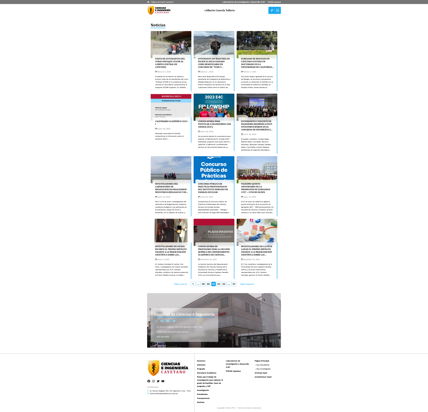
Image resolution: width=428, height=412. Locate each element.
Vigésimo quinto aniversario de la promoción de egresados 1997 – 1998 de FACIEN (255, 188)
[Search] (272, 10)
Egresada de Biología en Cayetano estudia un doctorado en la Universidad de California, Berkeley (257, 64)
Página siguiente (247, 284)
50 (208, 284)
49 (203, 284)
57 (234, 284)
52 (218, 284)
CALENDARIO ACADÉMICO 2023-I (171, 122)
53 (223, 284)
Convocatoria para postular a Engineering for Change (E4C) (214, 124)
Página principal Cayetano (162, 2)
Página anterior (180, 284)
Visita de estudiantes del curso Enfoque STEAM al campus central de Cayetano (170, 62)
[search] (272, 10)
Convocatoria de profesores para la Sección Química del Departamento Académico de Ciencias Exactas (214, 252)
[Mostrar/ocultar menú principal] (277, 10)
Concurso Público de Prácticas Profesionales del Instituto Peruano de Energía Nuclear (213, 188)
